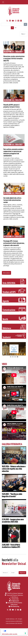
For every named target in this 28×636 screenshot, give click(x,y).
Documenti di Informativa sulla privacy (14, 604)
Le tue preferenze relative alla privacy (15, 630)
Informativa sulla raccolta (9, 634)
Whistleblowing (14, 606)
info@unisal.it (15, 601)
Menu (22, 34)
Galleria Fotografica (12, 444)
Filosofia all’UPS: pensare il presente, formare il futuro (11, 106)
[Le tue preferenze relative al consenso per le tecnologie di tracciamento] (25, 633)
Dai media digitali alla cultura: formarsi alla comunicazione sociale (12, 200)
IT (12, 28)
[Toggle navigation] (3, 2)
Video (4, 364)
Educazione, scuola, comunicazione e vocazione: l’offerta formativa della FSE (13, 58)
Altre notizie (6, 273)
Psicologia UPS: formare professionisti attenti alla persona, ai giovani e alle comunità (13, 243)
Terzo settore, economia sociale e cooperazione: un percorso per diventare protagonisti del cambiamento (13, 152)
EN (15, 28)
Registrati (22, 573)
